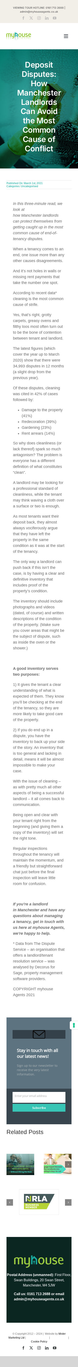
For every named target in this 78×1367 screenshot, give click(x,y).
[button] (9, 1164)
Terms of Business (38, 1337)
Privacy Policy (59, 1337)
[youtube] (54, 18)
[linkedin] (47, 18)
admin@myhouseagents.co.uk (39, 11)
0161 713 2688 (55, 7)
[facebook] (23, 18)
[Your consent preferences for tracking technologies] (74, 1025)
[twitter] (31, 18)
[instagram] (39, 18)
